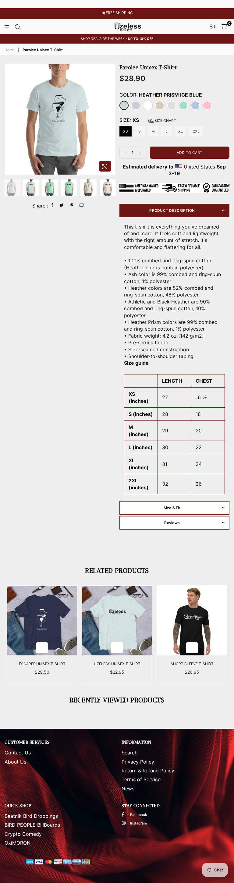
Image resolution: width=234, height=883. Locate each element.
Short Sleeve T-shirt (192, 663)
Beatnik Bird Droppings (31, 816)
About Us (15, 762)
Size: (147, 120)
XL (180, 131)
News (128, 788)
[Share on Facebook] (52, 205)
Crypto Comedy (23, 834)
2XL (196, 131)
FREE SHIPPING (119, 12)
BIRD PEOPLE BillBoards (32, 825)
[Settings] (212, 26)
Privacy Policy (138, 762)
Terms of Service (141, 779)
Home (10, 50)
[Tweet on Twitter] (62, 205)
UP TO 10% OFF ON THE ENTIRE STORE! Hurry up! (117, 4)
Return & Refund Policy (148, 771)
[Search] (17, 26)
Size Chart (165, 120)
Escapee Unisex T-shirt (42, 663)
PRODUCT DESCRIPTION (172, 210)
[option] (117, 39)
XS (125, 131)
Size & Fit (172, 507)
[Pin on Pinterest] (72, 205)
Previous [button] (10, 119)
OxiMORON (17, 843)
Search (129, 753)
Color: (160, 95)
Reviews (172, 522)
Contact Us (18, 753)
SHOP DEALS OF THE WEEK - (117, 39)
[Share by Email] (81, 205)
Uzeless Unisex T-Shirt (117, 663)
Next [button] (109, 119)
